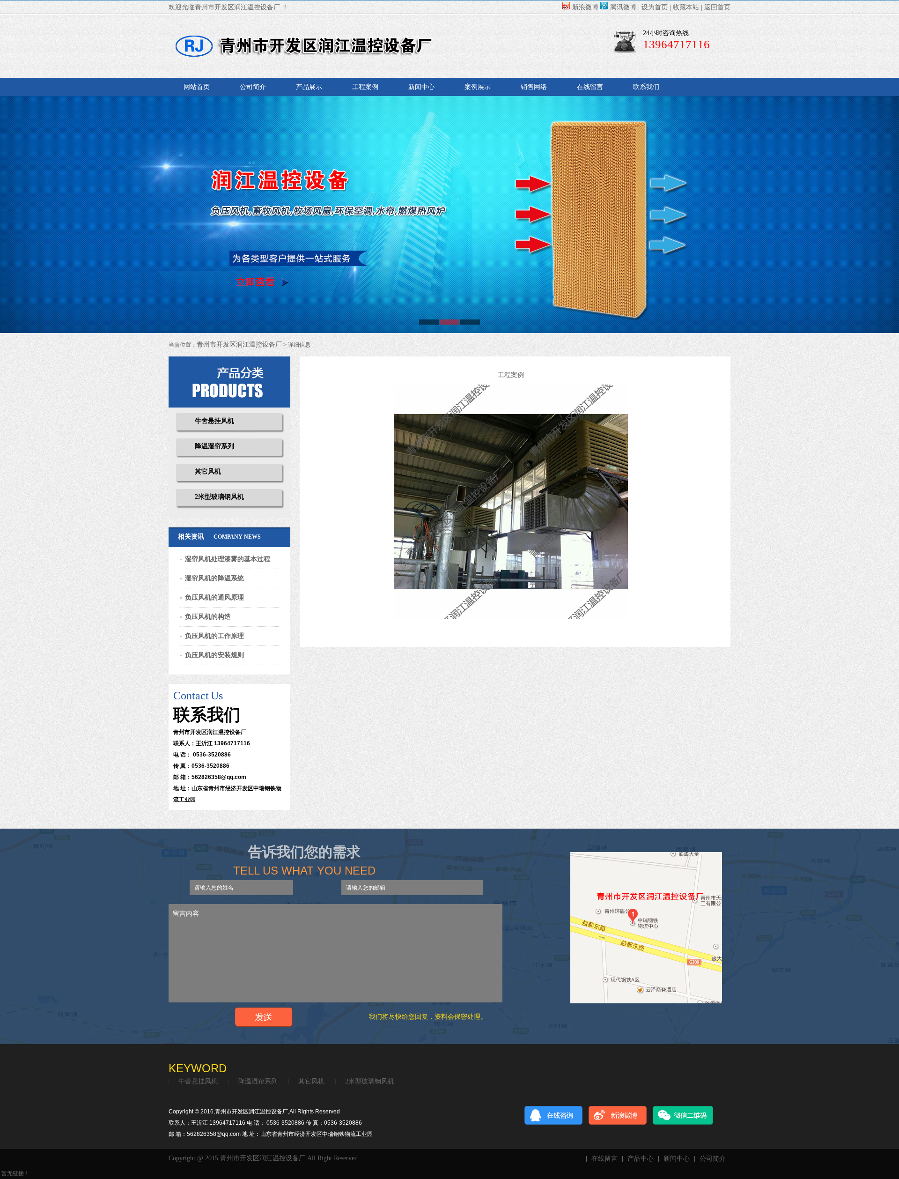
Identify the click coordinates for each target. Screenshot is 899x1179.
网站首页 (197, 86)
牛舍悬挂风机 (214, 420)
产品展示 (309, 86)
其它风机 (208, 471)
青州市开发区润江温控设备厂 (239, 344)
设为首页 (654, 7)
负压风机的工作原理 (214, 635)
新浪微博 (585, 7)
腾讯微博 (623, 7)
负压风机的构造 (208, 616)
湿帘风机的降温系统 (214, 578)
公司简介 (253, 86)
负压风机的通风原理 (214, 597)
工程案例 (365, 86)
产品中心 (640, 1159)
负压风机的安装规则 (214, 655)
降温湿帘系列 (214, 446)
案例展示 (477, 86)
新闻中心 (421, 86)
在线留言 (590, 86)
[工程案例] (511, 500)
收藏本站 (686, 7)
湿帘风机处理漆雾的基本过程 (227, 559)
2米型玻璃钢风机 (219, 496)
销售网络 (534, 86)
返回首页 (717, 7)
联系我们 (646, 86)
